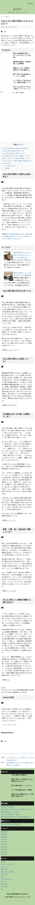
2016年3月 (4, 849)
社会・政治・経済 (6, 879)
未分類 (3, 876)
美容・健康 (4, 884)
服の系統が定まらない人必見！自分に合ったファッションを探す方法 (22, 255)
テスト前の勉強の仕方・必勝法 (21, 790)
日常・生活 (4, 874)
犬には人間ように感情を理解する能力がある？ (17, 161)
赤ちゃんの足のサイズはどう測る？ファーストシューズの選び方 (22, 88)
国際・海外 (4, 869)
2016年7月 (4, 839)
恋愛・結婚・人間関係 (7, 871)
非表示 (21, 144)
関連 (6, 168)
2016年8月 (4, 836)
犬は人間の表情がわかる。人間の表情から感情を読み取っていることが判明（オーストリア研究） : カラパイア (17, 236)
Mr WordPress (14, 824)
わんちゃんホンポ (13, 350)
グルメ (3, 861)
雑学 (5, 31)
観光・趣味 (4, 886)
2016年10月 (4, 832)
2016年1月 (4, 854)
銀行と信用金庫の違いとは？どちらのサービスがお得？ (22, 55)
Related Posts (9, 166)
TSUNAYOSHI (12, 405)
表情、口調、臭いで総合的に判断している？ (16, 158)
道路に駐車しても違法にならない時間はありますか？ (16, 809)
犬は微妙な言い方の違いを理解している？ (16, 156)
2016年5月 (4, 844)
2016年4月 (4, 846)
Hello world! (4, 824)
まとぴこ (17, 9)
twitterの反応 (6, 163)
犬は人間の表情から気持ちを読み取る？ (15, 148)
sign (8, 680)
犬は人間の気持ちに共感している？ (13, 153)
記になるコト (11, 520)
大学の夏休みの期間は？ (19, 775)
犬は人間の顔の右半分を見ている (13, 151)
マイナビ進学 (11, 591)
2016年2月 (4, 851)
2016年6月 (4, 841)
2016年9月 (4, 834)
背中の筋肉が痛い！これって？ (21, 785)
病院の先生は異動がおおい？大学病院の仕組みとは (16, 816)
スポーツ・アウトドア (7, 864)
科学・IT (3, 881)
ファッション (5, 866)
